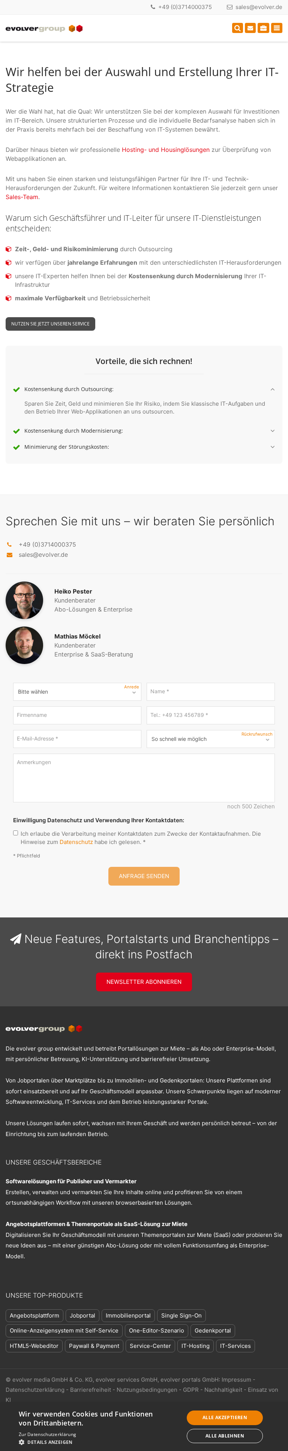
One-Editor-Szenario (156, 1330)
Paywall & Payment (94, 1345)
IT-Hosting (196, 1345)
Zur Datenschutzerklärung (47, 1434)
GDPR (191, 1389)
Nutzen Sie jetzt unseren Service (50, 324)
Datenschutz (76, 841)
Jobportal (82, 1315)
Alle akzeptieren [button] (224, 1417)
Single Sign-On (181, 1315)
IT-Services (235, 1345)
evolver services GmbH (127, 1379)
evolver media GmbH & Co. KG (52, 1379)
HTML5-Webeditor (34, 1345)
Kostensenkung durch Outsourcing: (69, 389)
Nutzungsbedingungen (147, 1389)
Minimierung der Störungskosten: (66, 447)
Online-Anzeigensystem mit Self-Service (64, 1330)
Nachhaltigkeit (223, 1389)
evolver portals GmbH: (190, 1379)
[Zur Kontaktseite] (250, 28)
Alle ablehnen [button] (225, 1436)
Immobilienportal (128, 1315)
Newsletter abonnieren (144, 981)
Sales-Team (22, 197)
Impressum (236, 1379)
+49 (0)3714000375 (185, 6)
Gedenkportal (213, 1330)
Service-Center (150, 1345)
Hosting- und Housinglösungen (166, 149)
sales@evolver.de (259, 6)
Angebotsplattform (34, 1315)
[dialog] (144, 1427)
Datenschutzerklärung (35, 1389)
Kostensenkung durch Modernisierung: (73, 430)
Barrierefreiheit (90, 1389)
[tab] (144, 390)
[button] (99, 1441)
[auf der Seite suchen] (237, 28)
